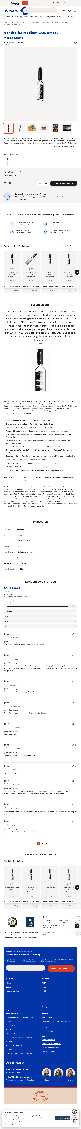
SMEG (44, 991)
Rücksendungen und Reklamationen (20, 1037)
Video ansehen (20, 199)
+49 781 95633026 (17, 1069)
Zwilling (45, 1003)
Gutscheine (10, 1033)
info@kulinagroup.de (19, 1077)
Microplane (21, 563)
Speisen (9, 987)
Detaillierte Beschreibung (64, 146)
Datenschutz (11, 1021)
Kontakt (9, 1029)
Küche (8, 983)
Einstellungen (10, 1124)
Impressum (10, 1025)
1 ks (18, 546)
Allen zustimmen (65, 1118)
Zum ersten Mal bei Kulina (52, 1032)
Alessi (44, 987)
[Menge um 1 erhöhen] (46, 183)
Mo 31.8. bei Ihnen (11, 172)
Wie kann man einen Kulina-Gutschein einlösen (57, 1023)
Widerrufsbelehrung (14, 1045)
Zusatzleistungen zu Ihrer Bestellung (20, 1053)
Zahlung (9, 1049)
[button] (12, 901)
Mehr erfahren (24, 1122)
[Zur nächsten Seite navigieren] (46, 843)
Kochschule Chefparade (51, 1044)
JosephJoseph (47, 999)
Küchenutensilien (24, 552)
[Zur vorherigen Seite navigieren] (34, 843)
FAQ (43, 1036)
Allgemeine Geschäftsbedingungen (19, 1017)
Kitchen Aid (46, 995)
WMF (44, 983)
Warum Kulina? (48, 1051)
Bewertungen (47, 1017)
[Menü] (78, 1109)
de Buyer (45, 1007)
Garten (9, 995)
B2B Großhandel (48, 1040)
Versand (9, 1041)
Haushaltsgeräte (12, 991)
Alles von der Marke (67, 246)
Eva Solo (45, 1011)
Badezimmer (11, 999)
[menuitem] (7, 17)
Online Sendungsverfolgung (52, 1047)
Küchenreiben (23, 529)
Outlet (8, 1011)
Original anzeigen (12, 642)
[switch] (74, 1121)
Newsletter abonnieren (61, 968)
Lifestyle (9, 1003)
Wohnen (9, 1007)
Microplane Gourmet (25, 558)
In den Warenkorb (64, 183)
